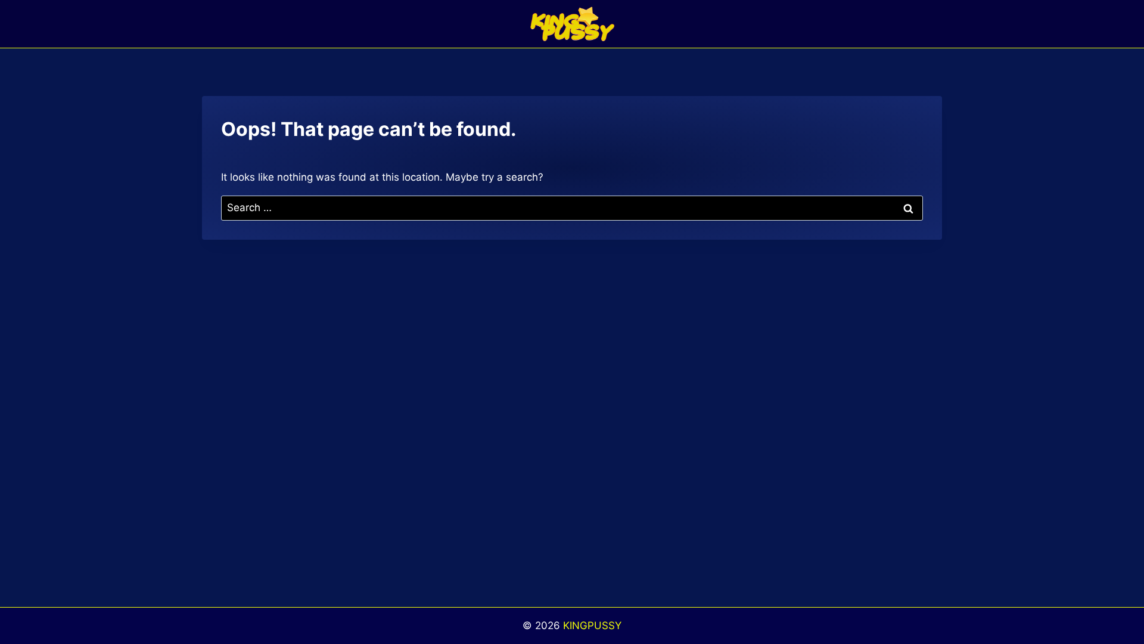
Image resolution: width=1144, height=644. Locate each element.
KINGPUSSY (592, 625)
